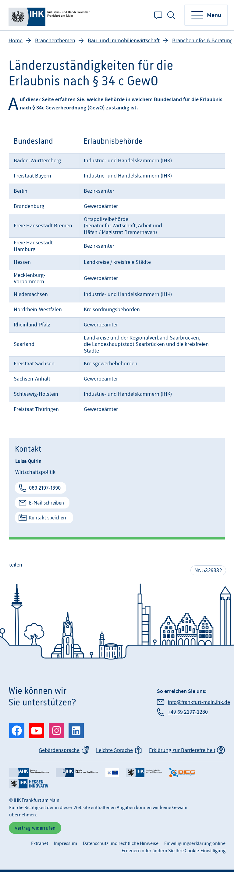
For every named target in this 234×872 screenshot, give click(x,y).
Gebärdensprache (59, 750)
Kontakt (158, 15)
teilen (15, 564)
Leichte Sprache (114, 750)
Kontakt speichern (48, 518)
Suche (171, 15)
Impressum (65, 843)
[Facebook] (16, 730)
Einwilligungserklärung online (194, 843)
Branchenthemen (55, 40)
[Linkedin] (76, 730)
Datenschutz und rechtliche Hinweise (120, 843)
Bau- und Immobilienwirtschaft (124, 40)
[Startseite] (50, 15)
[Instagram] (56, 730)
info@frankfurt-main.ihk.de (199, 702)
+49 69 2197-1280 (187, 711)
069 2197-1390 (45, 488)
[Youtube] (36, 730)
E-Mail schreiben (46, 503)
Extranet (39, 843)
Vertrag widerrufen (35, 828)
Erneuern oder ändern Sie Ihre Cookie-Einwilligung (173, 851)
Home (16, 40)
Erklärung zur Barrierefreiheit (182, 750)
